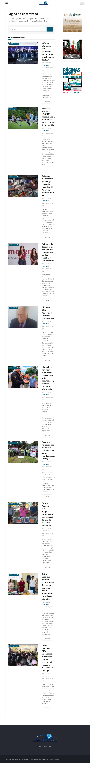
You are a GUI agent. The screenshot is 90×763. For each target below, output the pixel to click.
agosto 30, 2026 (48, 68)
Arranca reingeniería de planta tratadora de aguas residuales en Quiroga (48, 450)
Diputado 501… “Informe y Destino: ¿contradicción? (50, 313)
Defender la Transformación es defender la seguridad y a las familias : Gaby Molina (50, 252)
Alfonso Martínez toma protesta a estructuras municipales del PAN (48, 51)
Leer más (47, 101)
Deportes (12, 109)
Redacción (45, 65)
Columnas (13, 308)
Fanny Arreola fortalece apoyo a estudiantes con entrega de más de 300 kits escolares (47, 514)
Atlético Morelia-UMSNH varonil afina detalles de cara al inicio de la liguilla (48, 116)
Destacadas (13, 44)
